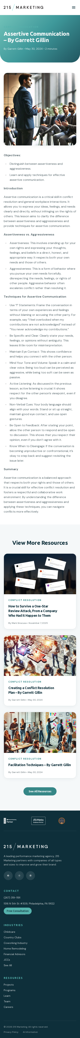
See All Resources (40, 791)
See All (8, 965)
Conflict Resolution (21, 27)
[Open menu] (74, 7)
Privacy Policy (11, 1032)
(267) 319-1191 (12, 897)
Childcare (9, 931)
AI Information (30, 1032)
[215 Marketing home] (23, 7)
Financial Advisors (14, 954)
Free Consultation (18, 910)
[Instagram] (19, 875)
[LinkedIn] (30, 875)
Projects (9, 984)
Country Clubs (12, 937)
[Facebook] (8, 875)
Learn (7, 995)
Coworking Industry (16, 943)
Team (7, 1001)
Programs (9, 990)
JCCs (7, 959)
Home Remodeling (15, 948)
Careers (8, 1007)
